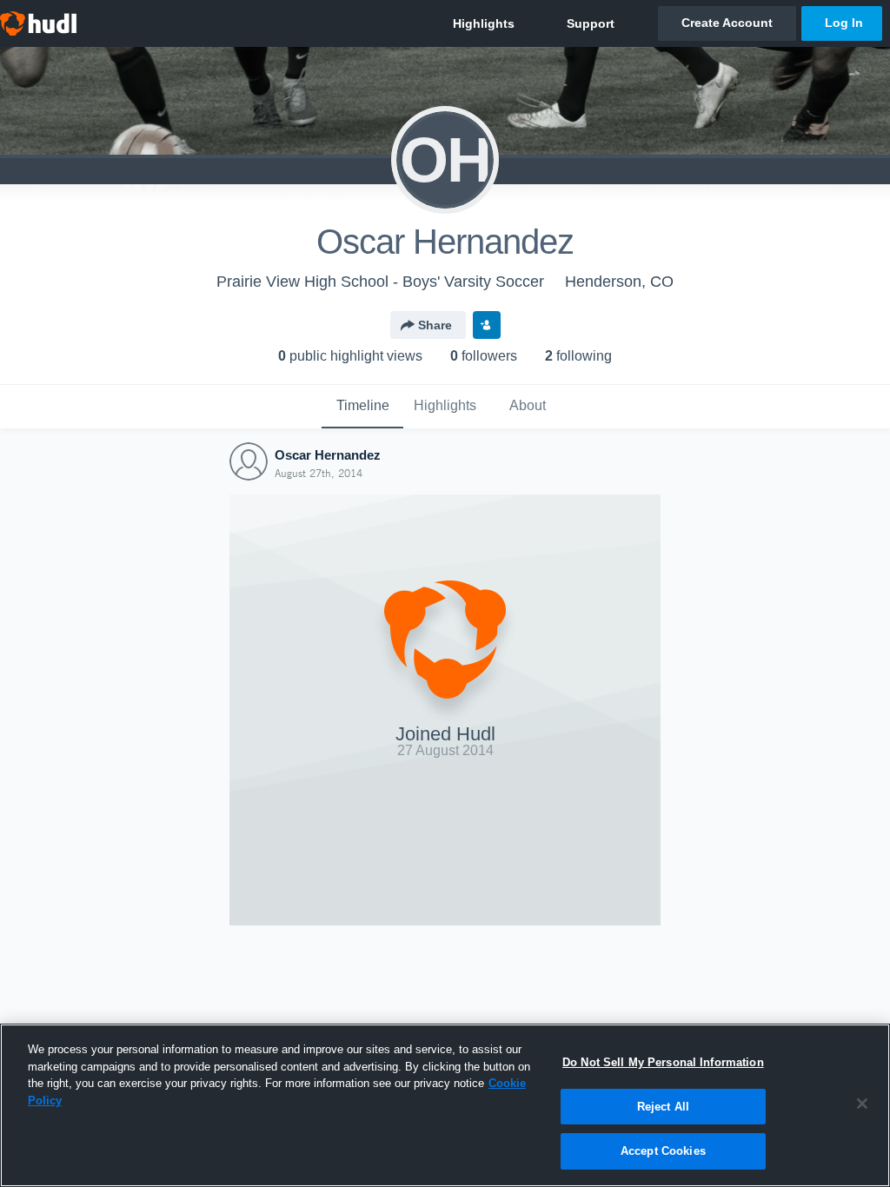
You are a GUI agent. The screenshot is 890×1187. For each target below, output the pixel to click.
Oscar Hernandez (328, 455)
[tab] (362, 406)
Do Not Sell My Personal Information (663, 1062)
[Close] (862, 1103)
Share (435, 325)
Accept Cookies (663, 1150)
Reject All (663, 1106)
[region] (445, 1105)
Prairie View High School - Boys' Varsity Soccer (380, 281)
